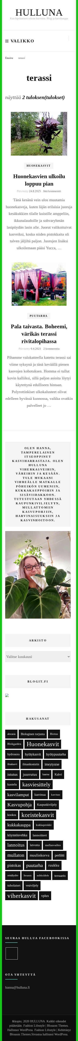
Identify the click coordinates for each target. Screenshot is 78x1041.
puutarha (34, 865)
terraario (60, 875)
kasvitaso (55, 794)
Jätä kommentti (52, 191)
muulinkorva (39, 855)
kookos (11, 815)
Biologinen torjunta (33, 734)
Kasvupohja (19, 804)
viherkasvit (21, 895)
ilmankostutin (31, 764)
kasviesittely (36, 784)
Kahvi (58, 774)
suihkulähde (43, 875)
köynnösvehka (17, 835)
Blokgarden (14, 743)
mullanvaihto (53, 845)
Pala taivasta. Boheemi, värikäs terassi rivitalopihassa (39, 333)
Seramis (27, 875)
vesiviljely (32, 885)
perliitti (59, 855)
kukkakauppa (19, 824)
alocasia (11, 734)
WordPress (60, 1034)
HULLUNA (39, 12)
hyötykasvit (33, 754)
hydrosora (13, 754)
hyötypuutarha (56, 754)
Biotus (54, 734)
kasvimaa (40, 794)
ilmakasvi (12, 764)
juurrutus (30, 774)
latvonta (35, 845)
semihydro (12, 875)
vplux (45, 896)
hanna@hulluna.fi (17, 987)
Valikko (23, 40)
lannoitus (15, 845)
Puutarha (38, 315)
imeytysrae (52, 764)
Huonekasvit (39, 165)
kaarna (45, 774)
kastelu (12, 784)
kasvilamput (18, 794)
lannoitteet (40, 835)
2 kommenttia (51, 348)
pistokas (14, 865)
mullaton (15, 855)
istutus (12, 774)
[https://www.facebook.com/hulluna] (12, 953)
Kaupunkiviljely (47, 804)
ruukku (53, 865)
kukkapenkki (44, 825)
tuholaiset (13, 885)
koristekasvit (37, 814)
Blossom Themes (20, 1034)
